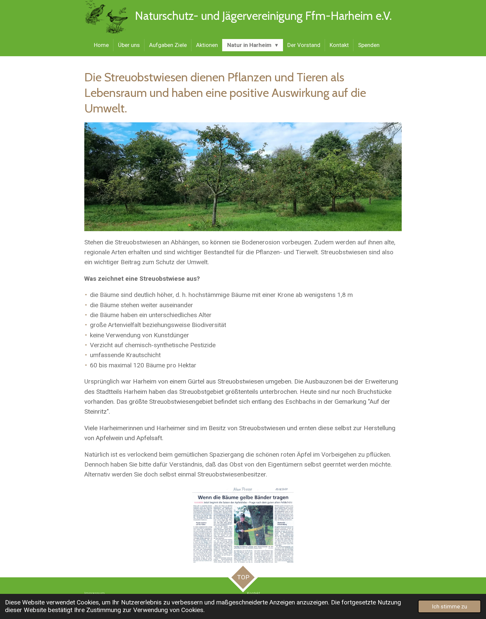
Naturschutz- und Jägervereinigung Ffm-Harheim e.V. (263, 16)
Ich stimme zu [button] (449, 606)
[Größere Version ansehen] (243, 525)
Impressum (95, 593)
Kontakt (253, 593)
